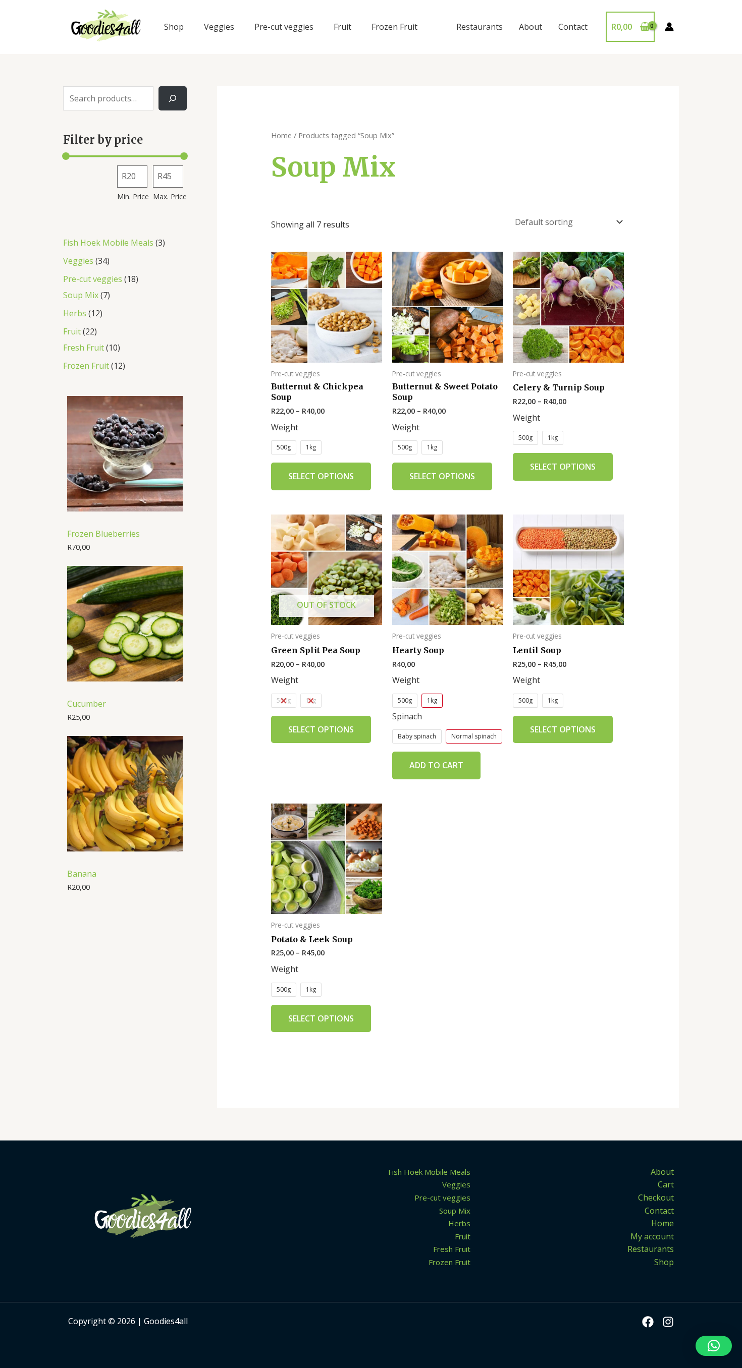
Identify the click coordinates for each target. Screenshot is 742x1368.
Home (281, 135)
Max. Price (170, 196)
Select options (321, 476)
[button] (714, 1346)
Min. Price (133, 196)
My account (652, 1236)
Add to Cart (436, 765)
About (530, 26)
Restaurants (479, 26)
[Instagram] (668, 1322)
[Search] (172, 98)
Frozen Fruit (394, 26)
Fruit (342, 26)
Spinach (407, 716)
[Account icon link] (669, 26)
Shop (174, 26)
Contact (573, 26)
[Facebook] (648, 1322)
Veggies (219, 26)
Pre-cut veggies (283, 26)
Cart (666, 1184)
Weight (284, 427)
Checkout (656, 1197)
